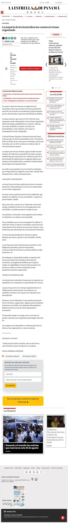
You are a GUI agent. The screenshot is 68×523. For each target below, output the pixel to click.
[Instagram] (39, 12)
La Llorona (29, 16)
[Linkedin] (12, 38)
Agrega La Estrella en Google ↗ (30, 68)
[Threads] (28, 12)
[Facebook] (35, 12)
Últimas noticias (56, 136)
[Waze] (36, 479)
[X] (31, 12)
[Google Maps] (32, 479)
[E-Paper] (58, 2)
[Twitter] (3, 38)
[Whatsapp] (9, 38)
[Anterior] (46, 64)
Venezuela (38, 16)
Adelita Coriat (9, 41)
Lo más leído (56, 94)
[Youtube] (42, 12)
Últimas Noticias (18, 16)
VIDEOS (56, 35)
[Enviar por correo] (15, 38)
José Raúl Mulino (49, 16)
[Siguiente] (65, 64)
